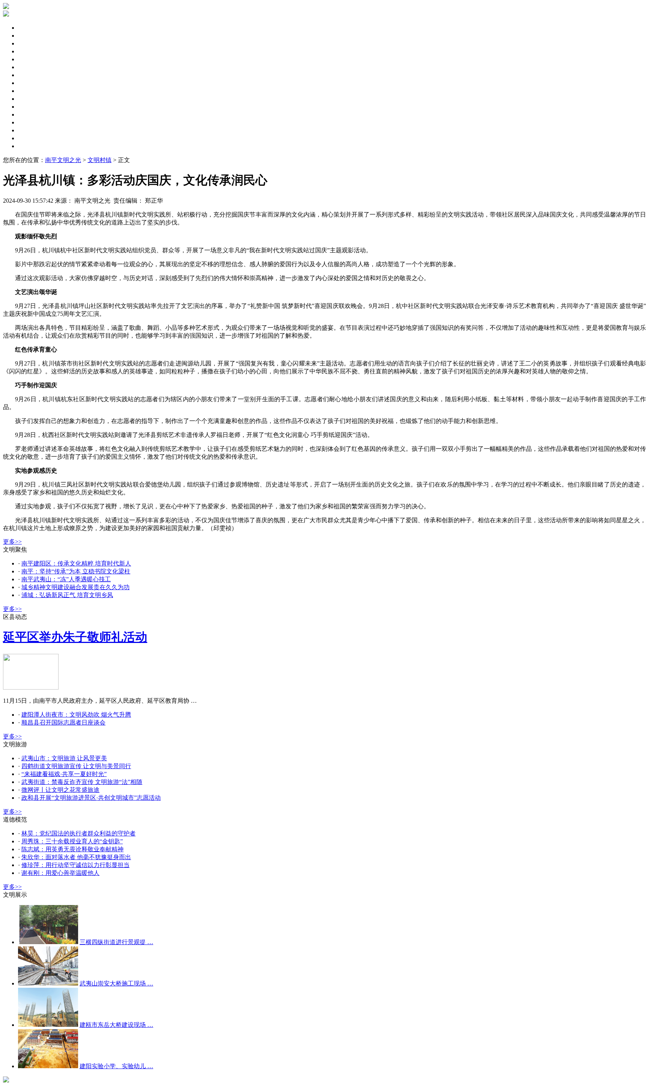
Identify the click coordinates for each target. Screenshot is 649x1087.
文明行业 (30, 138)
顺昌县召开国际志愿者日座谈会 (63, 722)
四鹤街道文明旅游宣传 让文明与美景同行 (76, 766)
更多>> (12, 541)
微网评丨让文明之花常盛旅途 (60, 790)
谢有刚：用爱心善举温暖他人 (60, 873)
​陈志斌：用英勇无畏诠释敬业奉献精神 (72, 849)
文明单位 (30, 67)
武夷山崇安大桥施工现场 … (116, 983)
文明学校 (30, 130)
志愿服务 (30, 106)
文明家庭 (30, 83)
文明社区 (30, 75)
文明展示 (30, 146)
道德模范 (30, 114)
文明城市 (30, 59)
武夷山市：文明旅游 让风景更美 (64, 758)
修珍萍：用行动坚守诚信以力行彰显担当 (75, 865)
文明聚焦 (30, 27)
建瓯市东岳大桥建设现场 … (116, 1025)
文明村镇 (30, 122)
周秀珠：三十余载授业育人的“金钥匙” (72, 841)
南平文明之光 (63, 160)
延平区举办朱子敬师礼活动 (75, 637)
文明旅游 (30, 99)
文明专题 (30, 43)
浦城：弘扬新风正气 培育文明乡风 (67, 595)
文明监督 (30, 91)
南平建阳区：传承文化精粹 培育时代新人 (76, 563)
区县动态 (30, 35)
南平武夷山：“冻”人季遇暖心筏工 (66, 579)
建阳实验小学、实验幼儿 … (116, 1066)
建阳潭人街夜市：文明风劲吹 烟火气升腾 (76, 714)
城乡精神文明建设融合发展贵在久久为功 (75, 587)
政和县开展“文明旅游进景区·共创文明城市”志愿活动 (91, 797)
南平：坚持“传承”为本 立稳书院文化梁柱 (75, 571)
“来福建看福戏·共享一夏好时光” (64, 774)
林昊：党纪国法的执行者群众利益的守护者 (78, 833)
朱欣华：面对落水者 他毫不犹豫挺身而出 (76, 857)
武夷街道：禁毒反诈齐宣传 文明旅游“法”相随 (81, 782)
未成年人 (30, 51)
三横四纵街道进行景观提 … (116, 942)
